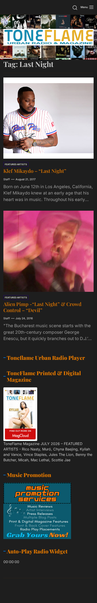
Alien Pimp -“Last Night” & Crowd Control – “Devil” (42, 307)
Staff (6, 179)
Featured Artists (16, 164)
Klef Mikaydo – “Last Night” (34, 170)
